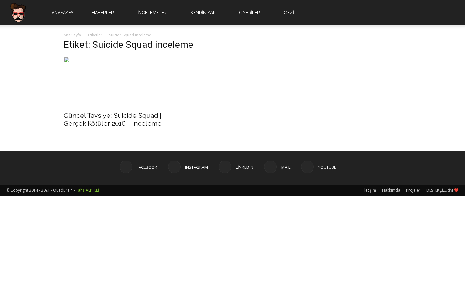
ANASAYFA (62, 12)
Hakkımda (391, 190)
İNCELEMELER (152, 12)
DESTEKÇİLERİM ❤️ (442, 190)
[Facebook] (391, 12)
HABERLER (103, 12)
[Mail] (423, 12)
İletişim (369, 190)
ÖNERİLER (249, 12)
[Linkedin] (412, 12)
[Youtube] (434, 12)
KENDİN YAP (202, 12)
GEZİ (289, 12)
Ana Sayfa (72, 35)
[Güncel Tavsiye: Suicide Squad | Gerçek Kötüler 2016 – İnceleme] (115, 82)
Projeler (413, 190)
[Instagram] (401, 12)
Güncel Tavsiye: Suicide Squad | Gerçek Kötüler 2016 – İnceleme (113, 119)
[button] (451, 13)
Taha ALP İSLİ (87, 190)
